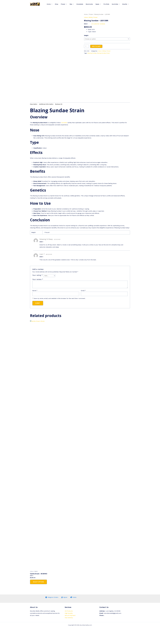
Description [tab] (33, 104)
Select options (38, 582)
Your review (37, 279)
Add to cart (96, 46)
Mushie (124, 4)
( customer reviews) (98, 24)
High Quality (69, 613)
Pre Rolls (106, 4)
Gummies (115, 4)
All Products (69, 611)
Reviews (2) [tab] (58, 104)
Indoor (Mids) (88, 17)
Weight (86, 35)
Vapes (97, 4)
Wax (71, 4)
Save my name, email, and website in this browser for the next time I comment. (59, 298)
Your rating (37, 275)
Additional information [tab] (46, 104)
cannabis (64, 122)
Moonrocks (89, 4)
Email (83, 290)
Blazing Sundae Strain (103, 53)
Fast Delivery (69, 617)
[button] (51, 4)
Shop (56, 4)
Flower (63, 4)
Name (34, 290)
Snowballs (79, 4)
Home (49, 4)
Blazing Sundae (92, 53)
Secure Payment (70, 615)
